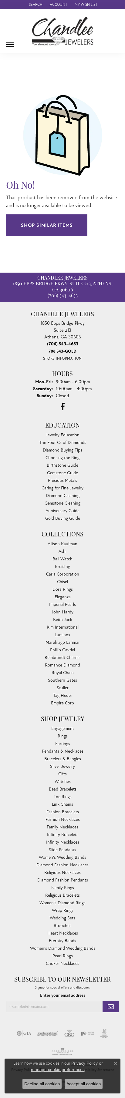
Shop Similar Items (47, 225)
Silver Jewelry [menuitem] (62, 766)
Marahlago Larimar (63, 642)
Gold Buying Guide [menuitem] (62, 518)
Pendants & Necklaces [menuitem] (62, 751)
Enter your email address (62, 995)
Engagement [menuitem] (62, 728)
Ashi (62, 551)
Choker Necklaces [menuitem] (62, 963)
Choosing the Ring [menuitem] (62, 457)
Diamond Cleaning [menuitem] (62, 495)
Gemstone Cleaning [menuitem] (62, 503)
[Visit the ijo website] (87, 1033)
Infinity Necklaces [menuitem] (62, 842)
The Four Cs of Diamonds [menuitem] (62, 442)
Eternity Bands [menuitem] (62, 940)
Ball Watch (62, 559)
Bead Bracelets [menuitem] (62, 789)
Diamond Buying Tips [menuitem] (62, 450)
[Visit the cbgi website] (69, 1033)
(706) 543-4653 (63, 296)
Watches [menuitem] (63, 781)
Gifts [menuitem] (62, 774)
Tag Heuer (62, 695)
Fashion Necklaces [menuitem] (63, 819)
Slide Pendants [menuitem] (62, 849)
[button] (35, 4)
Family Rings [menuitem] (62, 887)
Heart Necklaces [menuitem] (62, 933)
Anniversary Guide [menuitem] (62, 510)
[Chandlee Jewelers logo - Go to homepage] (62, 31)
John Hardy (62, 612)
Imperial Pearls (62, 604)
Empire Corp (62, 703)
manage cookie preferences (58, 1069)
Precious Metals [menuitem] (62, 480)
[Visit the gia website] (24, 1033)
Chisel (62, 581)
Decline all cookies (42, 1083)
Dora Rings (62, 589)
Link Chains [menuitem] (62, 804)
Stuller (63, 687)
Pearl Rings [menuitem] (62, 956)
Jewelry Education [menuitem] (62, 435)
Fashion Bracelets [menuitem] (62, 811)
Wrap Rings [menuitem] (62, 910)
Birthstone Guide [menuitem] (62, 465)
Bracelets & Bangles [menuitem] (62, 758)
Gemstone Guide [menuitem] (62, 472)
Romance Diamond (62, 665)
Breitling (62, 566)
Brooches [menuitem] (62, 925)
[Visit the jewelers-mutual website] (47, 1033)
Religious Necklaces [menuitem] (62, 872)
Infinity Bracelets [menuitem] (62, 834)
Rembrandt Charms (62, 657)
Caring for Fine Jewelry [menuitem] (62, 488)
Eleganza (63, 596)
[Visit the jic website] (104, 1033)
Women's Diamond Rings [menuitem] (62, 902)
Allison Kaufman (62, 543)
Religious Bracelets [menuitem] (62, 895)
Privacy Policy (84, 1063)
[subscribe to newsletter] (111, 1006)
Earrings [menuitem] (62, 743)
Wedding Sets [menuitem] (62, 918)
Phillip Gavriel (62, 650)
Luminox (62, 634)
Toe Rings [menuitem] (63, 796)
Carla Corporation (62, 574)
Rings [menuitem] (63, 736)
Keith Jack (62, 619)
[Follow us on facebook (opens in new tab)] (62, 406)
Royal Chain (63, 672)
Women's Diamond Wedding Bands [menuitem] (62, 948)
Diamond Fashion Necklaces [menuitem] (62, 865)
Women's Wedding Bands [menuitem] (62, 857)
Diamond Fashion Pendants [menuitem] (62, 880)
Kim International (63, 627)
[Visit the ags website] (62, 1051)
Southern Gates (62, 680)
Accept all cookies (83, 1083)
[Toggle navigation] (10, 42)
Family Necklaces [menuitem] (62, 827)
